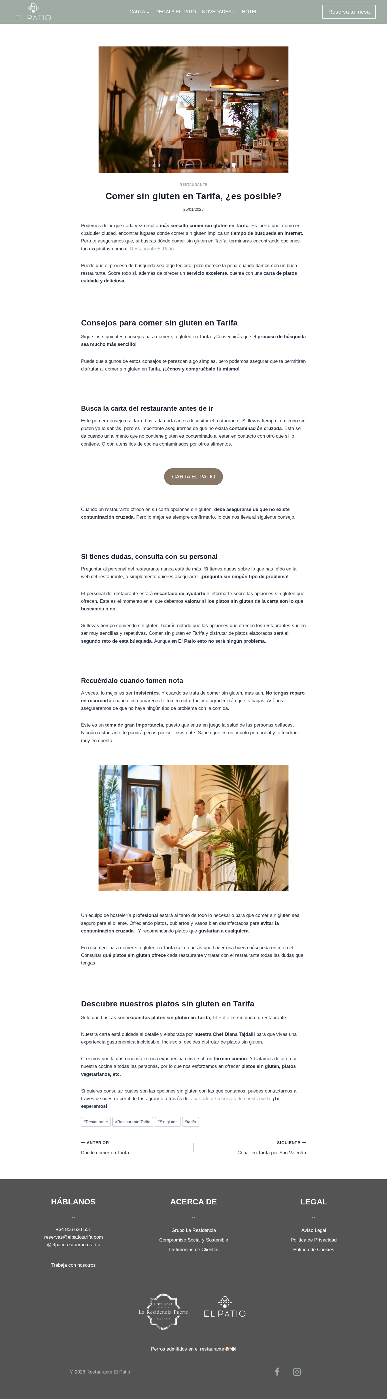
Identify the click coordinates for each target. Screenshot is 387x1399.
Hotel (250, 11)
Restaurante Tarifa (132, 1122)
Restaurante (193, 185)
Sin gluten (168, 1122)
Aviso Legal (313, 1230)
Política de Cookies (313, 1249)
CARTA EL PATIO (193, 477)
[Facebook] (277, 1372)
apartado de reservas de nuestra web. (231, 1098)
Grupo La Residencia (193, 1230)
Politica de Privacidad (314, 1240)
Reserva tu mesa (349, 12)
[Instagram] (297, 1372)
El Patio (221, 1017)
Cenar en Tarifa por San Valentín (271, 1148)
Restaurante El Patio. (152, 249)
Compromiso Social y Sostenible (193, 1240)
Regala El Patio (176, 11)
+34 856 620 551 (73, 1229)
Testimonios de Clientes (193, 1249)
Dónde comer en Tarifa (105, 1148)
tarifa (190, 1122)
